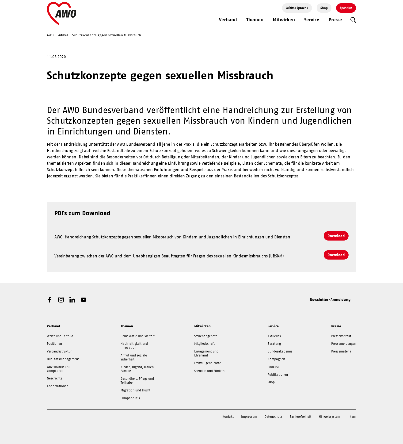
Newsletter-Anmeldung (330, 299)
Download (336, 235)
